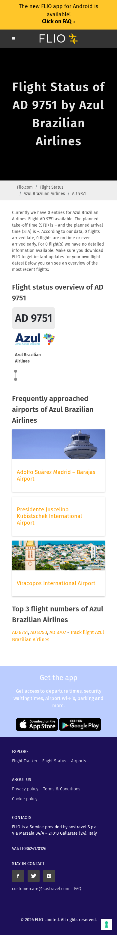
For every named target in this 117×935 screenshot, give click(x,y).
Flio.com (25, 187)
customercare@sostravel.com (40, 888)
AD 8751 (20, 632)
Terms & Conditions (61, 789)
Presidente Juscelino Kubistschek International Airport (49, 516)
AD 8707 (58, 632)
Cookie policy (25, 799)
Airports (78, 761)
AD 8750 (38, 632)
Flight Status (52, 187)
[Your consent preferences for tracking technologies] (106, 924)
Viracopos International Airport (56, 583)
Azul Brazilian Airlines (44, 193)
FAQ (77, 888)
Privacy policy (25, 789)
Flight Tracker (25, 761)
